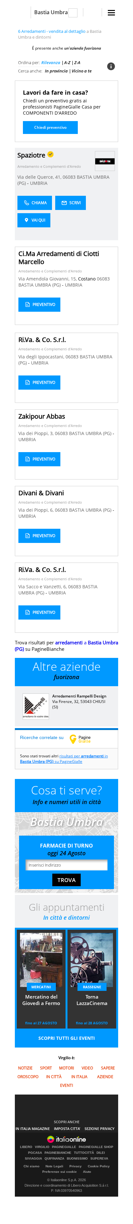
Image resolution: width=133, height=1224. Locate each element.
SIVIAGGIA (33, 1158)
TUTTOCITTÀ (84, 1152)
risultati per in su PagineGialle (64, 758)
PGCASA (35, 1152)
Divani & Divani (41, 493)
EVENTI (66, 1085)
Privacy (75, 1166)
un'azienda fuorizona (82, 48)
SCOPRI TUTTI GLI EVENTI (66, 1038)
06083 (69, 177)
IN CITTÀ (54, 1076)
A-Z (67, 62)
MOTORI (66, 1068)
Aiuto (87, 1171)
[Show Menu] (111, 13)
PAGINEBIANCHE (58, 1152)
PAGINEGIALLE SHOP (96, 1147)
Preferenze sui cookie (59, 1171)
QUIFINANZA (54, 1158)
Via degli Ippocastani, (42, 357)
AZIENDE (105, 1076)
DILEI (101, 1152)
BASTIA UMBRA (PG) (40, 285)
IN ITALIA (79, 1076)
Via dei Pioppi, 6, (36, 510)
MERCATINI (41, 986)
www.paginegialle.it (85, 739)
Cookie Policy (99, 1166)
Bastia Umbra (51, 12)
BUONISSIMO (77, 1158)
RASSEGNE (92, 986)
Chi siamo (31, 1166)
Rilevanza (50, 62)
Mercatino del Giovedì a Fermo (41, 999)
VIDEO (87, 1068)
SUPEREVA (99, 1158)
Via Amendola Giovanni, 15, (48, 279)
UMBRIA (38, 183)
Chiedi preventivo (50, 127)
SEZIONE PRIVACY (100, 1128)
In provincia (56, 71)
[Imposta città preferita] (23, 12)
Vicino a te (82, 71)
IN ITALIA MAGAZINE (32, 1128)
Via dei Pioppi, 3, (36, 433)
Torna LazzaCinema (92, 999)
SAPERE (108, 1068)
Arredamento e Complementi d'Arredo (49, 166)
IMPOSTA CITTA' (67, 1128)
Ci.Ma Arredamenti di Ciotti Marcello (58, 257)
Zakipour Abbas (41, 416)
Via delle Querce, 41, (40, 177)
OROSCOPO (27, 1076)
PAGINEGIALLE (64, 1147)
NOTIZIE (25, 1068)
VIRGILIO (42, 1147)
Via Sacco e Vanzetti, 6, (43, 587)
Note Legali (54, 1166)
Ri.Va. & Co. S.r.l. (42, 339)
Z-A (77, 62)
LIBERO (26, 1147)
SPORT (46, 1068)
